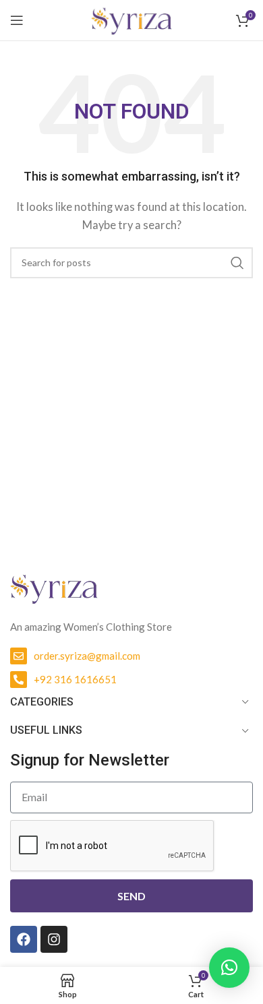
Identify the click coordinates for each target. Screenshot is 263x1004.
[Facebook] (23, 939)
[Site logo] (131, 19)
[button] (229, 967)
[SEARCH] (237, 262)
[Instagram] (53, 939)
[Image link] (54, 587)
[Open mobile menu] (16, 20)
